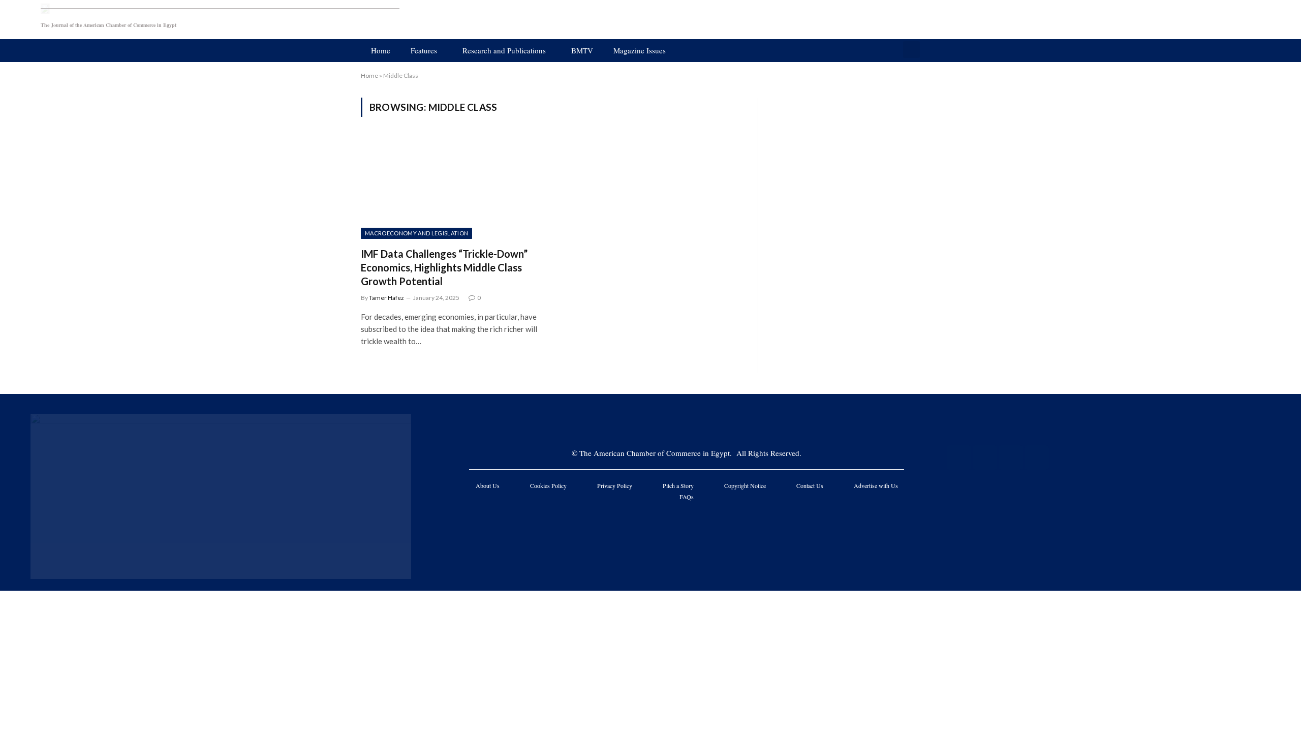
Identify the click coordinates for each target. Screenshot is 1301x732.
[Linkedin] (1037, 457)
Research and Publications (504, 50)
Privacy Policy (614, 485)
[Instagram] (1011, 457)
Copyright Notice (745, 485)
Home (380, 50)
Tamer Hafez (386, 297)
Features (424, 50)
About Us (488, 485)
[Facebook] (959, 457)
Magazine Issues (639, 50)
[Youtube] (985, 457)
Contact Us (809, 485)
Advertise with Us (876, 485)
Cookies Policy (548, 485)
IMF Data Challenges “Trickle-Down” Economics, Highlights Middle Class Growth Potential (444, 267)
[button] (911, 49)
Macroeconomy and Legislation (416, 233)
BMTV (582, 50)
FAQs (686, 497)
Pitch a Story (678, 485)
